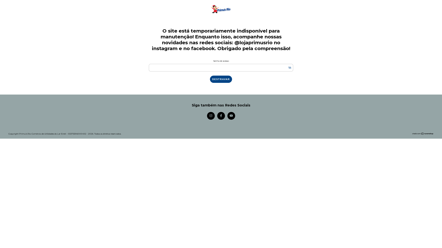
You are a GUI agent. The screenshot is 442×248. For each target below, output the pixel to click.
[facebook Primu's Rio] (221, 116)
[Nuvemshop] (423, 134)
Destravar (221, 79)
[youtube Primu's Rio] (231, 116)
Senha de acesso (221, 61)
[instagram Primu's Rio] (211, 116)
